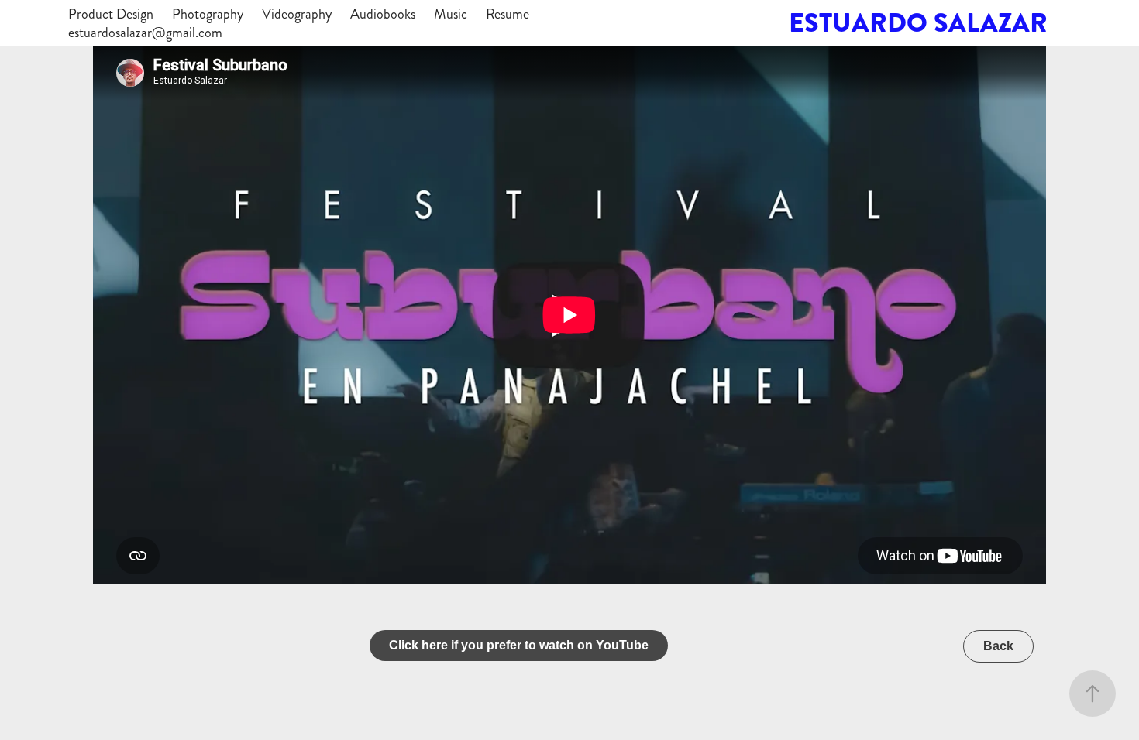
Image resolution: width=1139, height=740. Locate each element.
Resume (507, 14)
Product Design (110, 14)
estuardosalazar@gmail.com (145, 32)
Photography (207, 14)
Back (998, 646)
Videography (297, 14)
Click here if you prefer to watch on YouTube (519, 645)
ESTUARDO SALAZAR (918, 23)
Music (450, 14)
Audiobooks (382, 14)
